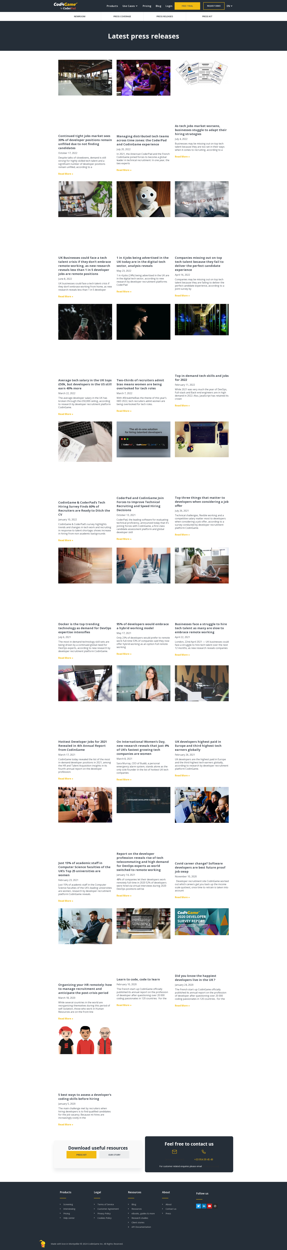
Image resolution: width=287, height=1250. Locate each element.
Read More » (65, 173)
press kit (81, 1154)
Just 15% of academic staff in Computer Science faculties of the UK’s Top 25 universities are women (84, 869)
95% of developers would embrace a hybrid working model (143, 626)
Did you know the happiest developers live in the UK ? (195, 978)
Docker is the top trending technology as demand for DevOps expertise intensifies (84, 628)
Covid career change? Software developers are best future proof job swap (200, 867)
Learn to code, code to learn (138, 979)
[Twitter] (198, 1206)
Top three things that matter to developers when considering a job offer (202, 502)
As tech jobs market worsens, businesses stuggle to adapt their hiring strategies (201, 130)
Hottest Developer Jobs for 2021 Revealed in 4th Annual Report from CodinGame (82, 746)
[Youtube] (209, 1206)
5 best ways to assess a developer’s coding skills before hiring (84, 1097)
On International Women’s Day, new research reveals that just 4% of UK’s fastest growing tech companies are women (143, 748)
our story (114, 1154)
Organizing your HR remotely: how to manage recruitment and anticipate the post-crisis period (85, 989)
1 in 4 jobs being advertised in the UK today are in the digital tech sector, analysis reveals (143, 262)
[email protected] (174, 1159)
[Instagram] (215, 1206)
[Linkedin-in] (204, 1206)
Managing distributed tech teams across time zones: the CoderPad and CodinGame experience (143, 140)
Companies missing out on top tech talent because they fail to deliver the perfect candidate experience (199, 264)
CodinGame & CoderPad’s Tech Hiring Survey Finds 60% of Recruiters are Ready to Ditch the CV (84, 508)
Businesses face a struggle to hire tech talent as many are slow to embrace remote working (201, 628)
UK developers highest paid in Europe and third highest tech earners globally (198, 746)
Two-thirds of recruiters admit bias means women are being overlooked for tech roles (140, 384)
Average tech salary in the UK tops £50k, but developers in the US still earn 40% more (85, 384)
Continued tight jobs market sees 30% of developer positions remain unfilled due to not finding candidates (85, 142)
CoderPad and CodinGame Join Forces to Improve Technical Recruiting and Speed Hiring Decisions (140, 504)
